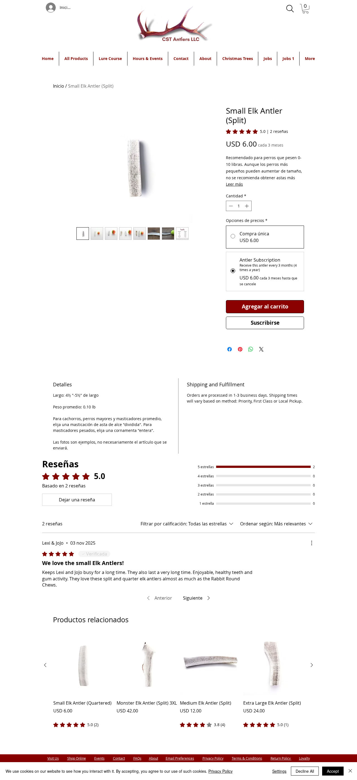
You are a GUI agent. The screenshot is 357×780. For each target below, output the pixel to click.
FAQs (137, 758)
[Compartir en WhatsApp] (250, 349)
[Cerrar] (350, 771)
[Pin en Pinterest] (240, 349)
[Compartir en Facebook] (229, 349)
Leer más (234, 184)
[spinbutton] (239, 206)
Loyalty (304, 758)
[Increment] (247, 206)
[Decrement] (230, 206)
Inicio (58, 86)
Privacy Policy (212, 758)
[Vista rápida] (83, 665)
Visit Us (53, 758)
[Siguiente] (311, 665)
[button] (305, 8)
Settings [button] (279, 771)
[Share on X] (261, 349)
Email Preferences (180, 758)
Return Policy (281, 758)
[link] (257, 131)
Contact (119, 758)
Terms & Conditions (247, 758)
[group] (178, 681)
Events (99, 758)
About (153, 758)
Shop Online (76, 758)
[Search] (290, 9)
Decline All (305, 771)
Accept (333, 771)
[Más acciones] (311, 543)
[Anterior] (45, 665)
